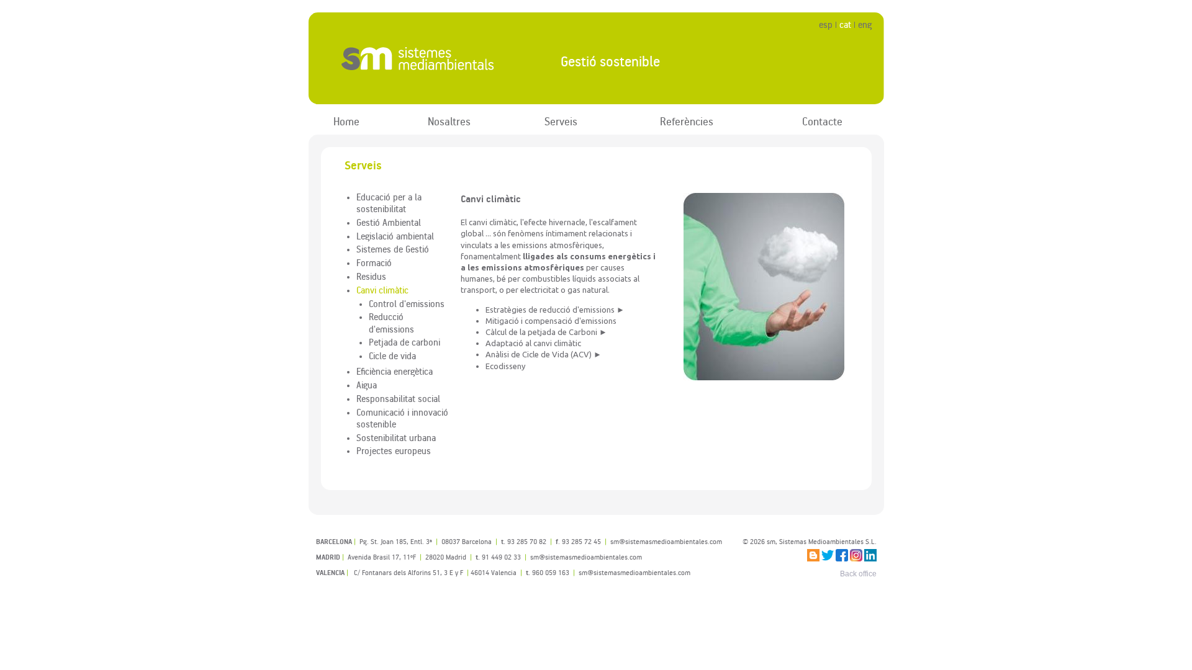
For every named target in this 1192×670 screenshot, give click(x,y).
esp (826, 24)
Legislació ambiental (395, 236)
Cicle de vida (392, 355)
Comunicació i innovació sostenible (402, 418)
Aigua (366, 384)
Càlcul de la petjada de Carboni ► (546, 332)
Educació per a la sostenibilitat (389, 202)
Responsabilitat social (398, 398)
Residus (371, 276)
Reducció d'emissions (391, 322)
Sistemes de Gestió (392, 249)
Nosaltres (449, 121)
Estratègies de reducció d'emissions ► (555, 309)
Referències (686, 121)
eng (865, 24)
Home (346, 121)
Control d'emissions (407, 303)
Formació (374, 262)
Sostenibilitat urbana (396, 437)
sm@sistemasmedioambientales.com (634, 572)
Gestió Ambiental (388, 222)
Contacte (822, 121)
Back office (858, 574)
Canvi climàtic (382, 290)
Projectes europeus (393, 450)
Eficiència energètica (394, 371)
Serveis (560, 121)
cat (845, 24)
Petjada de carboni (404, 342)
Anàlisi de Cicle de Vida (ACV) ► (543, 354)
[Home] (424, 58)
